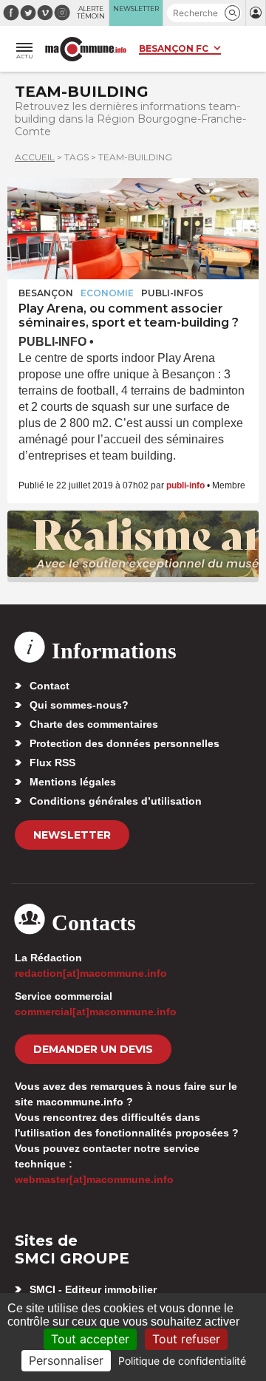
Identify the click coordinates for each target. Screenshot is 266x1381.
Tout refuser (186, 1338)
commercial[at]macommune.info (96, 1011)
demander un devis (93, 1049)
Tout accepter (90, 1338)
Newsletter (72, 835)
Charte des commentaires (94, 724)
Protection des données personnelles (124, 743)
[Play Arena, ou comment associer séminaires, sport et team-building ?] (133, 228)
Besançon (45, 293)
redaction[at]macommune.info (91, 973)
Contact (49, 686)
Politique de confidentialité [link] (182, 1360)
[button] (232, 13)
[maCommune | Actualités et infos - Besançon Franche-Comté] (85, 49)
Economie (107, 293)
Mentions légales (73, 782)
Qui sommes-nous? (79, 705)
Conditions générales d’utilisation (116, 801)
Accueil (35, 157)
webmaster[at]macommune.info (94, 1179)
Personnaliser (66, 1360)
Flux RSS (52, 762)
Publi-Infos (172, 293)
